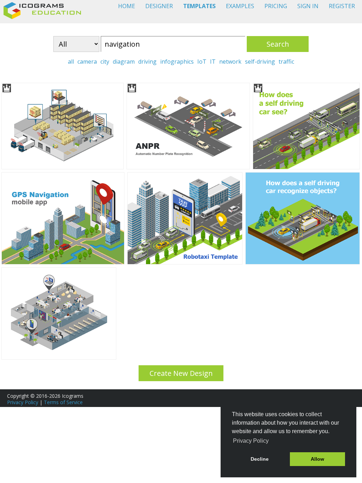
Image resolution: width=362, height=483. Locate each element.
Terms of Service (63, 402)
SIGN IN (308, 6)
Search (278, 44)
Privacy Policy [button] (251, 441)
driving (147, 61)
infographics (177, 61)
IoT (201, 61)
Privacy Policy (22, 402)
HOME (126, 6)
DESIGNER (159, 6)
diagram (124, 61)
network (230, 61)
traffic (286, 61)
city (104, 61)
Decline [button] (260, 459)
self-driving (260, 61)
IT (213, 61)
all (71, 61)
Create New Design (181, 373)
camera (87, 61)
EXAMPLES (240, 6)
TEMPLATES (199, 6)
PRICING (275, 6)
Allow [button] (317, 459)
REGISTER (342, 6)
